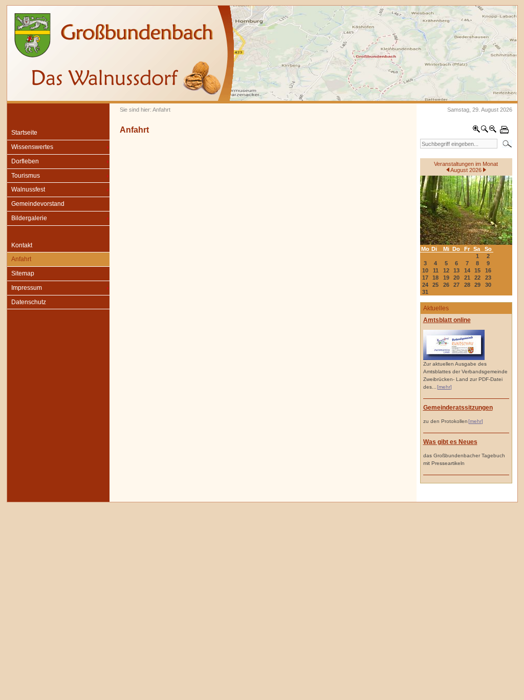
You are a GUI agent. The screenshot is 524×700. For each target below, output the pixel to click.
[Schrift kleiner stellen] (493, 131)
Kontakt (21, 245)
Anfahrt (21, 259)
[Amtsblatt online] (454, 358)
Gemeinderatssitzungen (458, 407)
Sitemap (22, 273)
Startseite (24, 132)
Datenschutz (28, 302)
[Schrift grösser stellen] (476, 131)
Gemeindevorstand (37, 203)
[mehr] (444, 387)
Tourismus (25, 175)
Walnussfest (28, 189)
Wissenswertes (32, 147)
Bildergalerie (29, 218)
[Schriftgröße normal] (485, 131)
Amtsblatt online (447, 320)
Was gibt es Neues (450, 442)
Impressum (26, 287)
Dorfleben (25, 161)
